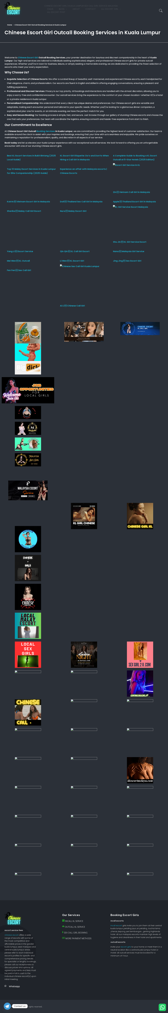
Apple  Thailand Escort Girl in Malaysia (134, 201)
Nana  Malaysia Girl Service (128, 251)
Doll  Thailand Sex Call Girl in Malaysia (81, 201)
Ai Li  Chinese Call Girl (72, 305)
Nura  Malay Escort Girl (73, 211)
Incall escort (116, 925)
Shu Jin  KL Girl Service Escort (129, 241)
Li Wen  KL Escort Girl (72, 260)
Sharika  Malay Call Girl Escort (24, 211)
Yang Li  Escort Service (20, 251)
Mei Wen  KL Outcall (18, 260)
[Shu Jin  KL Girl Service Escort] (130, 222)
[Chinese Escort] (13, 9)
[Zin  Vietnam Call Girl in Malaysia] (126, 176)
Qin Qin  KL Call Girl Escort (75, 251)
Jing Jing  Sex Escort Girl (127, 260)
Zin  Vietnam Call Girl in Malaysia (131, 192)
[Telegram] (7, 1006)
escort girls (126, 947)
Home (9, 25)
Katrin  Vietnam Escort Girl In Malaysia (28, 201)
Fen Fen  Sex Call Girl (19, 270)
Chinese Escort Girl (28, 57)
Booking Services (45, 131)
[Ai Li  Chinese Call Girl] (79, 284)
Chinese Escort (12, 935)
